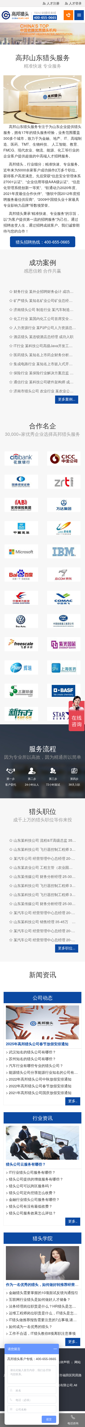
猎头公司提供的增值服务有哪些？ (36, 1179)
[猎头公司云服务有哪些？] (42, 1142)
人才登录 (75, 3)
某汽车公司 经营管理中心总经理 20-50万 (46, 858)
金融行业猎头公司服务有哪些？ (34, 1199)
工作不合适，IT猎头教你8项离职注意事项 (42, 1333)
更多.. (72, 1100)
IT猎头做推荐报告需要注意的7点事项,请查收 (44, 1319)
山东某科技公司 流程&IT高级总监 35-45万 (47, 840)
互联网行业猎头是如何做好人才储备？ (39, 1299)
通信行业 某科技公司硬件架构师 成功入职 (47, 381)
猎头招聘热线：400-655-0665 (43, 242)
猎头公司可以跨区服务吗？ (30, 1185)
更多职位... (66, 948)
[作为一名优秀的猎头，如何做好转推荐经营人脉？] (42, 1262)
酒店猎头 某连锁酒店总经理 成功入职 (43, 336)
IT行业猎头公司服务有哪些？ (32, 1172)
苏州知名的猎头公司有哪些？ (32, 1058)
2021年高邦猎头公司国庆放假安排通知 (40, 1092)
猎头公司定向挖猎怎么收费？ (32, 1192)
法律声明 (63, 1362)
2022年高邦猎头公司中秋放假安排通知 (40, 1079)
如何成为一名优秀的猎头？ (30, 1326)
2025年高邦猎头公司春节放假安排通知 (37, 1043)
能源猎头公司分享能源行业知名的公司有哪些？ (47, 1072)
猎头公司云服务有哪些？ (26, 1164)
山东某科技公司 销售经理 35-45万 (41, 921)
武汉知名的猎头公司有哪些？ (32, 1052)
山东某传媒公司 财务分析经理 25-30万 (44, 876)
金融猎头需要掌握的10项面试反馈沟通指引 (43, 1292)
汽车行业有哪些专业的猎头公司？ (36, 1065)
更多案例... (66, 399)
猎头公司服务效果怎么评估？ (32, 1213)
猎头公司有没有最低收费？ (30, 1206)
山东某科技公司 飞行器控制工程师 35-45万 (48, 849)
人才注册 (53, 3)
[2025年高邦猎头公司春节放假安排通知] (42, 1022)
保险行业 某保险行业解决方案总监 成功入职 (49, 372)
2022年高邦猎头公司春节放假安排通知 (40, 1085)
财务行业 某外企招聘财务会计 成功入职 (45, 291)
